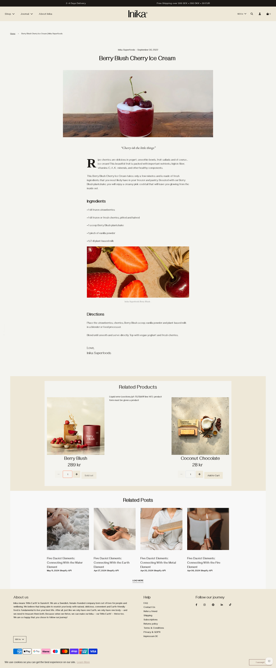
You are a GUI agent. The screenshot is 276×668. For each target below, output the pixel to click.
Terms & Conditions (154, 627)
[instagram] (207, 604)
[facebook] (199, 604)
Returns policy (151, 623)
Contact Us (149, 607)
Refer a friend (150, 611)
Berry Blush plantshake (111, 225)
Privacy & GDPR (152, 632)
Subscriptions (151, 619)
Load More (138, 580)
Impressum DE (151, 636)
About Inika (45, 13)
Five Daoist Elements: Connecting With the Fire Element (203, 562)
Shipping (148, 615)
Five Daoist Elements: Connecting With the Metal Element (158, 562)
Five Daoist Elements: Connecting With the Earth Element (112, 562)
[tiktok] (233, 604)
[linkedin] (225, 604)
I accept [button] (260, 662)
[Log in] (260, 14)
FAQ (146, 603)
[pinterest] (216, 604)
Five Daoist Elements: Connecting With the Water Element (65, 562)
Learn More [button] (83, 662)
